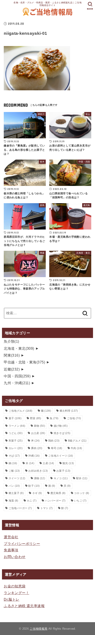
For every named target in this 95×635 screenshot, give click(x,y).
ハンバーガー (55, 500)
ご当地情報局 (38, 628)
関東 (12, 355)
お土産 (38, 433)
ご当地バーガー (20, 508)
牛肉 (76, 448)
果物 (39, 425)
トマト (46, 508)
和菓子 (16, 440)
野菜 (35, 418)
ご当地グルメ (20, 410)
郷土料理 (69, 410)
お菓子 (63, 470)
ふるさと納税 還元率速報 (24, 606)
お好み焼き (38, 470)
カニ (31, 500)
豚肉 (36, 448)
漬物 (39, 478)
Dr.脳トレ (11, 599)
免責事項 (11, 550)
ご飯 (14, 470)
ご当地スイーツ (60, 455)
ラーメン (17, 425)
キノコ (61, 478)
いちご (80, 500)
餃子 (34, 485)
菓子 (15, 418)
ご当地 (74, 418)
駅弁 (81, 478)
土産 (48, 463)
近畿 (12, 369)
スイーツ (17, 478)
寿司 (56, 448)
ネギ (37, 493)
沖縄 (34, 455)
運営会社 (11, 537)
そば (14, 455)
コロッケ (81, 493)
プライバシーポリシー (22, 544)
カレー (16, 448)
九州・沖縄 (17, 383)
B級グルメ (77, 440)
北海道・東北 (19, 348)
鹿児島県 (57, 493)
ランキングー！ (16, 593)
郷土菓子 (16, 493)
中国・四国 (17, 376)
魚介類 (11, 341)
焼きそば (62, 433)
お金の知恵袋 (14, 586)
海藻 (13, 500)
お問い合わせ (14, 557)
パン (14, 485)
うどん (16, 433)
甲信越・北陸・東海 (24, 362)
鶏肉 (53, 440)
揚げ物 (61, 425)
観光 (68, 463)
